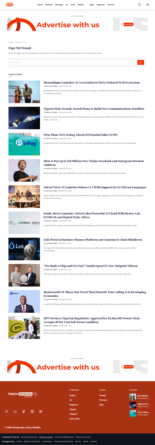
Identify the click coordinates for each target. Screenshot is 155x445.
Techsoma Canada (83, 437)
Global (81, 5)
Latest (40, 5)
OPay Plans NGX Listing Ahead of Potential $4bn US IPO (80, 135)
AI (67, 5)
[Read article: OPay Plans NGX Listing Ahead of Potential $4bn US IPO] (24, 144)
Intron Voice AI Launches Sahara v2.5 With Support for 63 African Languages (95, 187)
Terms (102, 395)
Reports (73, 404)
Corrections (47, 441)
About (72, 409)
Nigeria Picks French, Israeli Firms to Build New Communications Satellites (94, 109)
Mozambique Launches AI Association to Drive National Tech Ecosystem (92, 82)
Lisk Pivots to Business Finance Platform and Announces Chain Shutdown (93, 240)
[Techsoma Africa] (10, 5)
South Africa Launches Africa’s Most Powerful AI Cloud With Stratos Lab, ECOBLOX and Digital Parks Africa (92, 215)
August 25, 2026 (65, 326)
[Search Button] (140, 62)
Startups (59, 5)
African (111, 5)
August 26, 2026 (65, 243)
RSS (101, 404)
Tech (73, 5)
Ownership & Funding (63, 441)
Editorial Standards (32, 441)
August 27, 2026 (65, 169)
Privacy (103, 400)
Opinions (101, 5)
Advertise (74, 418)
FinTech (49, 5)
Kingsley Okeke (51, 86)
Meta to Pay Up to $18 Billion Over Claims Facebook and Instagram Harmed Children (94, 163)
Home (10, 42)
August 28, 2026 (65, 86)
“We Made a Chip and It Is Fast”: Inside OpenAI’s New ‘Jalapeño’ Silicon (91, 266)
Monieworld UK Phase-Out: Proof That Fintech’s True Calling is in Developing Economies (95, 294)
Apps (91, 5)
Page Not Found (21, 42)
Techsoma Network (29, 437)
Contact (73, 414)
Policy (72, 395)
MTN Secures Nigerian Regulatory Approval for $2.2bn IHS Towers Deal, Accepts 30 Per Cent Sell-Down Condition (92, 320)
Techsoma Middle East (64, 437)
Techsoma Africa (46, 437)
